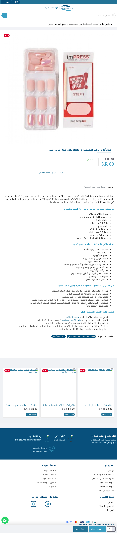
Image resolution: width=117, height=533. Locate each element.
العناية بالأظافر (58, 336)
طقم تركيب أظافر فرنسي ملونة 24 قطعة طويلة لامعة (20, 405)
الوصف (111, 187)
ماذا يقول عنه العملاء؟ (94, 187)
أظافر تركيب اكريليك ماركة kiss (98, 405)
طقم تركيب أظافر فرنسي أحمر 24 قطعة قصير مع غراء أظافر (57, 405)
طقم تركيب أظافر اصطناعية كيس (81, 336)
